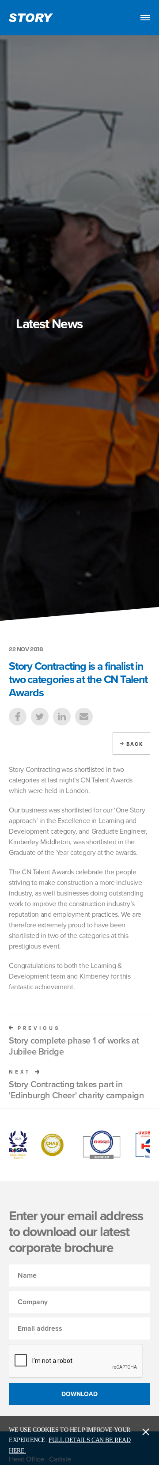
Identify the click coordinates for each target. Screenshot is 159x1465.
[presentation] (76, 1361)
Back (134, 744)
